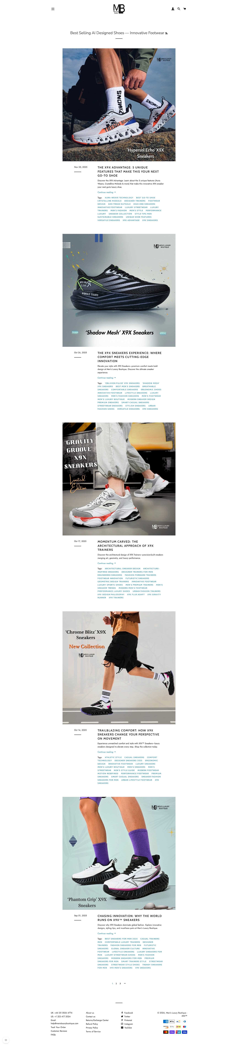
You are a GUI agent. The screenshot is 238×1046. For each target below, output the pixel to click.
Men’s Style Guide (124, 770)
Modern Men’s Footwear (133, 588)
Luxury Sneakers (145, 764)
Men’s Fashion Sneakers (125, 396)
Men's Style (136, 210)
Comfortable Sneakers (124, 389)
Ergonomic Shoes (151, 389)
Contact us (90, 1016)
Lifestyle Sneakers (136, 393)
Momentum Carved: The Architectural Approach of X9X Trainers (126, 545)
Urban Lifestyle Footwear (136, 780)
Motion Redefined (108, 773)
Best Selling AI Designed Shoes (97, 33)
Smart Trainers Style (133, 961)
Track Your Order (58, 1027)
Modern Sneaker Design (141, 399)
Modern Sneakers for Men (126, 958)
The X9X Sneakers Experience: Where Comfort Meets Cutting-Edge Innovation (130, 357)
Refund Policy (92, 1023)
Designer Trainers (135, 201)
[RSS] (166, 33)
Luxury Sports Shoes (110, 585)
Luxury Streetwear (136, 207)
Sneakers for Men (108, 780)
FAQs (53, 1034)
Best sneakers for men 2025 (121, 939)
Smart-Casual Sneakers (135, 402)
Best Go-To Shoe (145, 198)
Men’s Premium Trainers (139, 585)
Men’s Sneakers (136, 767)
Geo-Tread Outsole (119, 204)
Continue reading (106, 192)
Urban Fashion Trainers (147, 591)
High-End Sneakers (144, 204)
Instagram (128, 1023)
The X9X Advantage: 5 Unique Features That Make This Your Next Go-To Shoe (128, 171)
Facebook (128, 1012)
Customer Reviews (59, 1031)
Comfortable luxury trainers (122, 942)
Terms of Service (93, 1031)
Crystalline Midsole (110, 201)
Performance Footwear (135, 773)
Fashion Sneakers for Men (126, 945)
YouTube (128, 1027)
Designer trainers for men (137, 572)
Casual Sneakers (134, 757)
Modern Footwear (148, 770)
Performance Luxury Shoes (114, 591)
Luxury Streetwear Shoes (120, 955)
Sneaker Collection (120, 214)
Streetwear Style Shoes (125, 965)
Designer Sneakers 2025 (128, 760)
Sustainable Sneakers (110, 217)
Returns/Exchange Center (97, 1020)
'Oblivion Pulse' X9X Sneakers (122, 383)
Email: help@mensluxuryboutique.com (64, 1022)
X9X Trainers (116, 597)
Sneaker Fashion (151, 777)
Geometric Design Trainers (113, 581)
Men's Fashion (119, 210)
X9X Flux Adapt (136, 594)
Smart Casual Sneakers (125, 777)
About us (90, 1012)
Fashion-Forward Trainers (140, 575)
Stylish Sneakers (135, 406)
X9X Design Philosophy (111, 594)
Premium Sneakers (108, 402)
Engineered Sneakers (110, 575)
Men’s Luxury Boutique (111, 399)
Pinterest (128, 1020)
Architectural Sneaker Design (122, 568)
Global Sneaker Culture (125, 948)
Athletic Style (113, 757)
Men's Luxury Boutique (111, 767)
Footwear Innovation (110, 578)
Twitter (127, 1016)
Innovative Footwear (110, 207)
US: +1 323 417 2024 (61, 1016)
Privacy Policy (92, 1027)
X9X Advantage (131, 220)
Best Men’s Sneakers (128, 386)
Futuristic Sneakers (137, 578)
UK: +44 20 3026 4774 (61, 1012)
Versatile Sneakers (109, 220)
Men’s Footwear (151, 396)
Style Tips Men (143, 214)
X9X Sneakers (150, 220)
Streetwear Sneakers (110, 406)
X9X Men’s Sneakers (121, 968)
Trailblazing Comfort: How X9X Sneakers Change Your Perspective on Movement (128, 734)
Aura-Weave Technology (119, 198)
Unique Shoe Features (139, 217)
